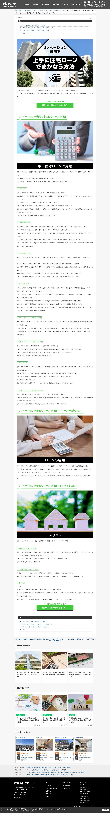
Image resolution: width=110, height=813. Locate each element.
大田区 (60, 767)
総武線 (47, 772)
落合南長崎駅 (24, 759)
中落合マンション (20, 737)
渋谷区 (51, 767)
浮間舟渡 (37, 775)
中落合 (28, 757)
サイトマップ (49, 793)
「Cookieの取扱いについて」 (18, 810)
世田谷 (87, 757)
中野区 (69, 767)
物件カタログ (49, 796)
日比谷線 (63, 772)
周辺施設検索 (66, 785)
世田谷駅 (81, 759)
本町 (65, 770)
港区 (43, 767)
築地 (47, 757)
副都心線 (68, 772)
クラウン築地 (39, 737)
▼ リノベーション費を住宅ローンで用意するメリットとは (35, 30)
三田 (41, 770)
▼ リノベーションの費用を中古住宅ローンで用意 (32, 25)
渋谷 (67, 775)
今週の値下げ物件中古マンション (85, 802)
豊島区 (46, 767)
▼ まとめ (22, 33)
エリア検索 (45, 4)
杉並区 (55, 767)
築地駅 (41, 759)
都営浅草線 (81, 772)
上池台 (57, 770)
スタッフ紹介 (66, 783)
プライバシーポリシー (52, 788)
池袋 (57, 775)
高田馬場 (42, 775)
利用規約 (48, 791)
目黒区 (64, 757)
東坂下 (37, 770)
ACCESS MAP (18, 798)
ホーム (47, 783)
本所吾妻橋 (62, 775)
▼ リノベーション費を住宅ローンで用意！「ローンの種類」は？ (36, 27)
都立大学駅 (62, 759)
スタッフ (65, 4)
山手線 (28, 772)
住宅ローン (24, 17)
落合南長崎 (49, 775)
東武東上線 (74, 772)
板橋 (33, 775)
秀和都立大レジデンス (60, 737)
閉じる (105, 810)
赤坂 (62, 770)
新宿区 (25, 757)
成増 (49, 770)
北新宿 (53, 770)
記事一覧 (58, 639)
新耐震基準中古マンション (84, 788)
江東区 (64, 767)
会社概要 (56, 4)
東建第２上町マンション (80, 737)
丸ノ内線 (57, 772)
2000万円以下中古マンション (84, 797)
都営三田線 (42, 772)
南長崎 (33, 770)
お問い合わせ (76, 4)
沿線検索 (35, 4)
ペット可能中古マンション (84, 784)
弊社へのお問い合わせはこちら (55, 105)
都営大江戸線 (35, 772)
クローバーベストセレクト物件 (85, 793)
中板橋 (71, 775)
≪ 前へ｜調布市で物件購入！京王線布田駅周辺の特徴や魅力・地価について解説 (34, 639)
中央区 (44, 757)
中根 (67, 757)
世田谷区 (84, 757)
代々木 (28, 770)
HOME (26, 4)
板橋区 (28, 767)
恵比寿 (28, 775)
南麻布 (45, 770)
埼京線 (52, 772)
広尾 (54, 775)
